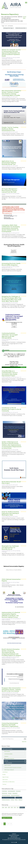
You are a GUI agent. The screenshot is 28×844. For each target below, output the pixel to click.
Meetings (6, 760)
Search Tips (24, 741)
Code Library (4, 791)
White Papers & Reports (9, 769)
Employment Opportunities (14, 835)
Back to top (13, 842)
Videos (16, 799)
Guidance (6, 756)
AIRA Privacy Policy (14, 836)
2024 (9, 807)
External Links (4, 793)
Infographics (15, 793)
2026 (3, 807)
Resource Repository (9, 14)
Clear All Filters (24, 17)
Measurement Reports (15, 795)
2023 (12, 807)
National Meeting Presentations (8, 797)
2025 (6, 807)
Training (12, 799)
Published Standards (6, 799)
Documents (18, 791)
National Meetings (9, 762)
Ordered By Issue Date (21, 28)
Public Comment (7, 765)
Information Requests (9, 758)
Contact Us (14, 833)
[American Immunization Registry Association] (11, 5)
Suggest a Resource (6, 817)
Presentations (18, 797)
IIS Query (9, 793)
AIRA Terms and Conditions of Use (14, 838)
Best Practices (7, 751)
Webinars (20, 799)
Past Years (22, 807)
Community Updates (8, 753)
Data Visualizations (11, 791)
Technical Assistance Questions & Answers (12, 767)
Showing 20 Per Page (8, 28)
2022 (15, 807)
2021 (18, 807)
